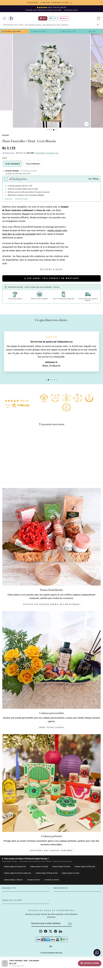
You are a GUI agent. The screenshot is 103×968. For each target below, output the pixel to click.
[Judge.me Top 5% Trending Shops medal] (66, 407)
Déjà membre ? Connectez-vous (46, 153)
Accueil (5, 135)
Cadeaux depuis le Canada (39, 867)
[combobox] (51, 24)
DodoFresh (61, 888)
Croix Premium (33, 163)
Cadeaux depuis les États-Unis (85, 867)
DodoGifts (9, 888)
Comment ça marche (52, 880)
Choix (4, 158)
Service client (12, 900)
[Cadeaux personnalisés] (51, 660)
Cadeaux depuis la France (70, 873)
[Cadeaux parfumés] (51, 783)
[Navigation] (4, 18)
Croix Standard (12, 163)
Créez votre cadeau (51, 727)
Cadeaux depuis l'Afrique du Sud (46, 873)
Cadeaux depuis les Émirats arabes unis (17, 873)
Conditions (8, 199)
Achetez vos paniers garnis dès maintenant (51, 604)
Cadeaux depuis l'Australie (61, 867)
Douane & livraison (33, 880)
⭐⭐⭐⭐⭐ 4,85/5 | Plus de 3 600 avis (51, 7)
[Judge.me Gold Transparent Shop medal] (77, 398)
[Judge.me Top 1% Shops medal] (89, 398)
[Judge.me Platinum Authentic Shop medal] (55, 398)
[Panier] (98, 18)
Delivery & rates (51, 269)
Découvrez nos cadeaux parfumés (51, 851)
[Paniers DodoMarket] (51, 537)
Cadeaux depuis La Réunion (13, 880)
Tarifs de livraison (21, 199)
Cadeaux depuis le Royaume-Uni (15, 867)
